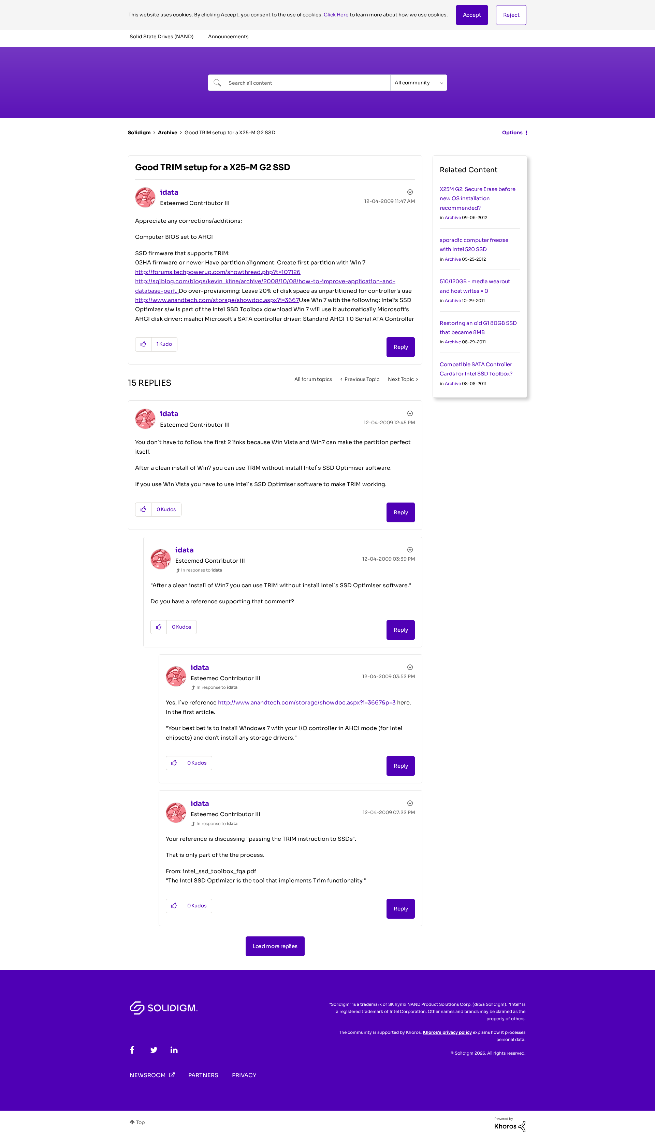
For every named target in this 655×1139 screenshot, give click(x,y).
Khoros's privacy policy (447, 1032)
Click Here (336, 15)
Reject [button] (511, 15)
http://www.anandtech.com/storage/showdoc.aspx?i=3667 (217, 300)
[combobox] (299, 82)
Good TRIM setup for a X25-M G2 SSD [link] (230, 132)
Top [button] (140, 1122)
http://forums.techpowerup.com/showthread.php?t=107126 (218, 272)
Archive (167, 132)
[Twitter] (154, 1050)
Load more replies (275, 946)
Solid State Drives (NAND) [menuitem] (161, 36)
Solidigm (139, 132)
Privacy (244, 1075)
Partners (203, 1075)
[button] (472, 15)
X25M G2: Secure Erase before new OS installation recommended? (477, 198)
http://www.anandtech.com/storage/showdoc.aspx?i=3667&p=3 (307, 702)
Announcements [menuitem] (228, 36)
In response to (201, 570)
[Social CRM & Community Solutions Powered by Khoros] (510, 1124)
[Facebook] (132, 1050)
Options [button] (512, 132)
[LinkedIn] (174, 1050)
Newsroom (148, 1075)
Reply (401, 347)
